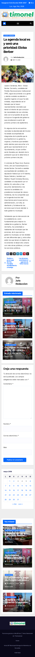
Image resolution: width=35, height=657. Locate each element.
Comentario (8, 384)
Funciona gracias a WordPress (11, 633)
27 (30, 495)
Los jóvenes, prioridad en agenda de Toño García (23, 261)
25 (22, 495)
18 (22, 490)
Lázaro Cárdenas (9, 35)
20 (30, 490)
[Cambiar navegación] (18, 23)
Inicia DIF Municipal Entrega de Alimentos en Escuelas (17, 647)
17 (18, 490)
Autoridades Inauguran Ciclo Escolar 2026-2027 (15, 307)
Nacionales (8, 575)
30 (14, 500)
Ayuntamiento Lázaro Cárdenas (15, 530)
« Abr (15, 504)
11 (22, 486)
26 (26, 495)
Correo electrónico (11, 436)
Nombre (7, 424)
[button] (31, 23)
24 (18, 495)
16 (14, 490)
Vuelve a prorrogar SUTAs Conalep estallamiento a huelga (12, 263)
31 (18, 500)
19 (26, 490)
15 (9, 490)
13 (30, 486)
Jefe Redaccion (19, 57)
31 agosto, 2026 (13, 539)
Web (5, 447)
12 (26, 486)
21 (5, 495)
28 (6, 500)
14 (6, 490)
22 (10, 495)
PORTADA (18, 652)
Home (17, 640)
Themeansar (18, 636)
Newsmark (29, 633)
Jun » (20, 504)
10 (18, 486)
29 (10, 500)
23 (14, 495)
